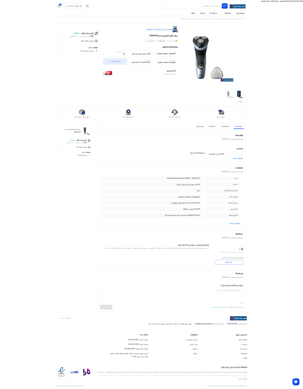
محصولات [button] (194, 335)
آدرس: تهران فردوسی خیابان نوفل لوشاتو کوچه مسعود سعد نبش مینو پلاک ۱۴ (129, 355)
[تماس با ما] (295, 381)
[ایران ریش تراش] (238, 6)
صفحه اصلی (243, 340)
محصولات (244, 353)
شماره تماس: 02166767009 (138, 340)
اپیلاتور (195, 349)
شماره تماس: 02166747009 (138, 344)
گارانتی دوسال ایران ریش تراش (188, 184)
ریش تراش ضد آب (228, 19)
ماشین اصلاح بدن (191, 340)
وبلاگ (245, 358)
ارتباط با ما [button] (144, 335)
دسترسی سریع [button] (241, 335)
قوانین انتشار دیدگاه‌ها (220, 307)
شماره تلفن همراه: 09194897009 (136, 349)
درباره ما (244, 344)
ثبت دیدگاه (228, 262)
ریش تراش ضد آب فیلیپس (213, 19)
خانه (244, 19)
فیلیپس (170, 29)
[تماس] (87, 5)
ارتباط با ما (243, 349)
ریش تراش (238, 19)
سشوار (195, 353)
